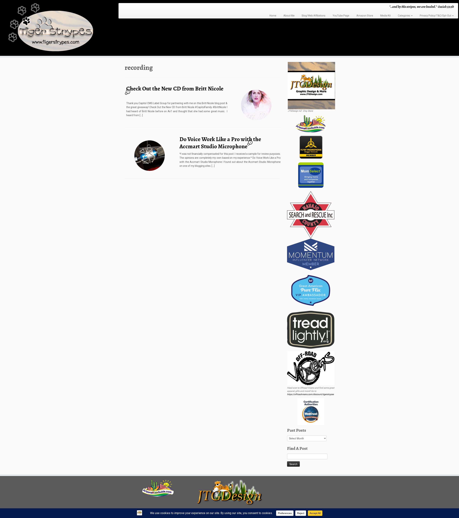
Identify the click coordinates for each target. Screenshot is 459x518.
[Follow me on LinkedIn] (141, 7)
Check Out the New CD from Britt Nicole (174, 88)
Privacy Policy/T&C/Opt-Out (436, 15)
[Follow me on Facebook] (129, 7)
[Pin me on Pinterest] (139, 7)
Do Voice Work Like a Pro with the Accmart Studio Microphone (220, 142)
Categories (404, 15)
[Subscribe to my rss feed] (122, 7)
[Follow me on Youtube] (136, 7)
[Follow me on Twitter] (127, 7)
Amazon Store (364, 15)
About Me (289, 15)
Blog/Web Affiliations (313, 15)
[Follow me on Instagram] (132, 7)
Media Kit (385, 15)
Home (272, 15)
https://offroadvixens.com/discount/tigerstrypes (310, 394)
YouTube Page (341, 15)
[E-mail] (125, 7)
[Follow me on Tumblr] (134, 7)
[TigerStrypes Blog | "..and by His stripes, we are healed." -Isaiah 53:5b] (53, 28)
